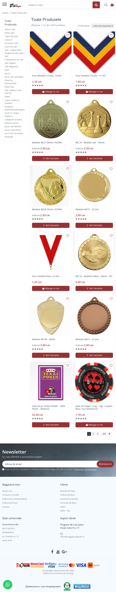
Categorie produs (13, 119)
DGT (7, 69)
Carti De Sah (11, 46)
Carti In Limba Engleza (12, 114)
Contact (5, 506)
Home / (6, 12)
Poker (7, 96)
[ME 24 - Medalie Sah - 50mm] (94, 119)
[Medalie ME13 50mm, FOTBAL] (51, 119)
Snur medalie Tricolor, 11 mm (91, 75)
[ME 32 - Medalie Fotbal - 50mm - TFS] (94, 252)
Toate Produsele (19, 12)
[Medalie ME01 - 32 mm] (94, 315)
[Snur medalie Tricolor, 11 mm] (94, 52)
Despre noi (7, 491)
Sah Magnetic (11, 66)
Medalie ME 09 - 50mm (43, 339)
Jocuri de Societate (14, 76)
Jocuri (7, 73)
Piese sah (9, 32)
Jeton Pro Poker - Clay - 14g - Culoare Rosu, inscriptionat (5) (94, 407)
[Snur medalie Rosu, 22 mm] (51, 252)
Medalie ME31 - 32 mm (87, 209)
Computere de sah (14, 59)
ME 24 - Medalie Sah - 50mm (90, 142)
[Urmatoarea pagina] (109, 434)
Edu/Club (9, 86)
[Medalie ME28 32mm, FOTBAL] (51, 186)
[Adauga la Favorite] (67, 35)
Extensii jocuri (12, 123)
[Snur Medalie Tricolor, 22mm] (51, 52)
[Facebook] (52, 551)
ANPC (62, 506)
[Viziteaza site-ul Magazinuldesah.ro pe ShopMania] (82, 586)
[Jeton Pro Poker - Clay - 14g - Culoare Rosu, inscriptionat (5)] (94, 382)
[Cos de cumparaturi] (112, 5)
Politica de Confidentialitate (85, 469)
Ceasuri (8, 39)
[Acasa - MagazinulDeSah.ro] (15, 5)
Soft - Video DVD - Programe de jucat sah (14, 53)
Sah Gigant (10, 63)
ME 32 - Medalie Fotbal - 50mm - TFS (94, 276)
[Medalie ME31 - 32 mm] (94, 186)
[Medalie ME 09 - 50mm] (51, 315)
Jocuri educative (13, 129)
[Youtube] (58, 551)
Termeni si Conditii (10, 494)
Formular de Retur (68, 502)
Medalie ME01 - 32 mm (87, 339)
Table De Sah (11, 36)
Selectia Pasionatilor (11, 82)
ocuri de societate (14, 133)
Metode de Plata (67, 491)
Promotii (9, 136)
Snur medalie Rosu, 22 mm (45, 276)
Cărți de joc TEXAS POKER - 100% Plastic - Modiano (48, 407)
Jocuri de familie (13, 126)
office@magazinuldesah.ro (72, 536)
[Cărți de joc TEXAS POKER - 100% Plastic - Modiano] (51, 382)
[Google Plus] (63, 551)
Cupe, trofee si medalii (12, 102)
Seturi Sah (10, 29)
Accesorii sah (11, 43)
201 (104, 433)
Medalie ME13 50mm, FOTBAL (47, 142)
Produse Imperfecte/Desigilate (15, 108)
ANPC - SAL (65, 510)
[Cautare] (96, 5)
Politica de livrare (10, 502)
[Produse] (4, 4)
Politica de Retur (67, 494)
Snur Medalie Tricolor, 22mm (46, 75)
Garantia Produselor (69, 499)
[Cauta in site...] (106, 5)
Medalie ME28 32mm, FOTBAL (47, 209)
